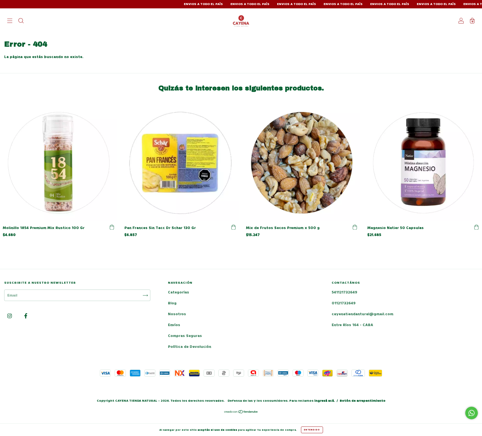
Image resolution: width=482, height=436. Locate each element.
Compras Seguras (185, 335)
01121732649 (344, 303)
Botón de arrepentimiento (362, 400)
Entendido (312, 429)
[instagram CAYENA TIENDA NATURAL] (10, 316)
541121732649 (344, 292)
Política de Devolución (189, 346)
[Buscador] (21, 21)
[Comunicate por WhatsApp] (471, 413)
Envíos (174, 324)
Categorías (178, 292)
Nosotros (177, 314)
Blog (172, 303)
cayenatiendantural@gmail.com (362, 314)
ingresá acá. (324, 400)
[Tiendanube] (241, 412)
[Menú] (10, 21)
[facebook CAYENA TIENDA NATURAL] (25, 316)
